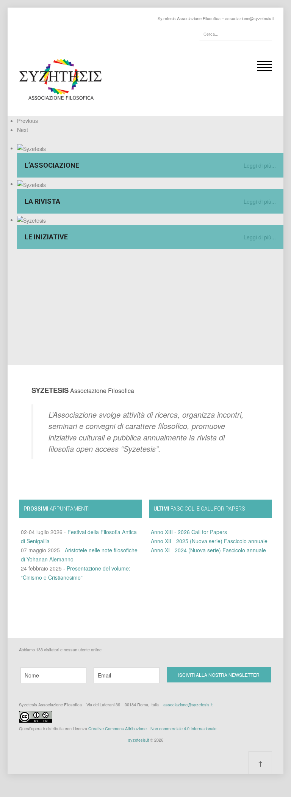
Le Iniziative (46, 237)
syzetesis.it (138, 740)
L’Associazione (52, 165)
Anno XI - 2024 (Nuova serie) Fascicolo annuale (208, 550)
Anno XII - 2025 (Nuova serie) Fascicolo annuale (209, 541)
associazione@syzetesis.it (249, 18)
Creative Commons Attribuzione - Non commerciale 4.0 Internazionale (152, 728)
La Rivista (42, 201)
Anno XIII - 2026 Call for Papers (189, 532)
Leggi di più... (260, 165)
